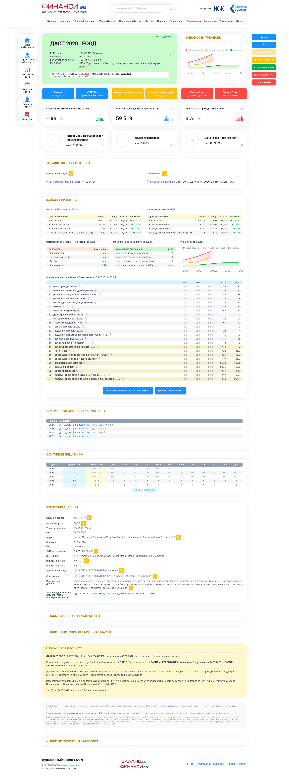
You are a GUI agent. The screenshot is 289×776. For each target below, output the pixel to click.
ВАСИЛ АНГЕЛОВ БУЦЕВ (65, 181)
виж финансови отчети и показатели (128, 390)
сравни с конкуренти (170, 390)
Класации (65, 21)
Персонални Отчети (130, 21)
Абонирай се (211, 21)
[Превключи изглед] (171, 55)
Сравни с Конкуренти (161, 94)
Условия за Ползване (210, 763)
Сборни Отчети (107, 21)
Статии (149, 21)
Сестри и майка (264, 82)
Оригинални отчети (265, 67)
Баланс (58, 94)
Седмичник (176, 21)
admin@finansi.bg (70, 765)
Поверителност (237, 763)
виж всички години (144, 490)
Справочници (193, 21)
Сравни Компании (84, 21)
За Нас (189, 763)
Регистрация (226, 21)
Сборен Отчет (197, 94)
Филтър (51, 21)
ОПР (264, 45)
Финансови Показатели (127, 94)
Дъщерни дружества (264, 75)
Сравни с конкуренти (264, 60)
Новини (161, 21)
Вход (239, 21)
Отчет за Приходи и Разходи (91, 94)
